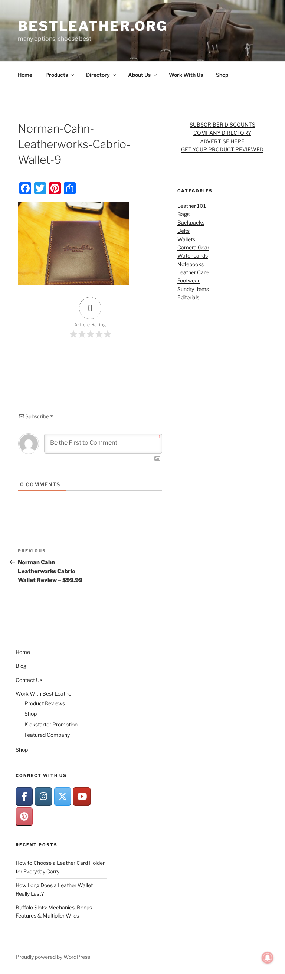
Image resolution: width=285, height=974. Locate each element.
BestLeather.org (93, 26)
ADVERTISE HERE (222, 141)
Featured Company (47, 735)
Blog (21, 666)
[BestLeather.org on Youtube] (81, 796)
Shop (222, 75)
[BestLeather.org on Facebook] (24, 796)
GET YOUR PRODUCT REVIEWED (222, 149)
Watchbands (192, 255)
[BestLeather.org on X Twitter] (62, 796)
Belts (183, 231)
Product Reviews (44, 703)
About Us (139, 75)
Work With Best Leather (44, 693)
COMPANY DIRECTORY (222, 133)
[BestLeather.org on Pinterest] (24, 816)
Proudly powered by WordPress (53, 957)
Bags (183, 214)
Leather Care (193, 272)
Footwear (188, 280)
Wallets (186, 239)
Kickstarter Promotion (51, 724)
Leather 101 (191, 206)
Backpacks (190, 222)
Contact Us (29, 680)
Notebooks (190, 264)
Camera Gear (193, 247)
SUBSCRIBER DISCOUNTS (222, 124)
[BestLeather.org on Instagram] (43, 796)
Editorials (188, 297)
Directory (98, 75)
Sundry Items (193, 289)
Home (25, 75)
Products (56, 75)
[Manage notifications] (267, 958)
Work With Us (186, 75)
